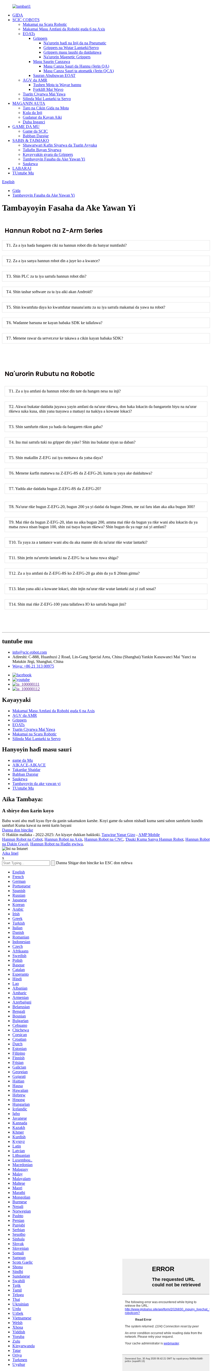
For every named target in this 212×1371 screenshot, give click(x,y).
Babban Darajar (36, 136)
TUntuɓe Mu (23, 173)
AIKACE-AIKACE (29, 765)
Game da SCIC (35, 131)
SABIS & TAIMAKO (30, 140)
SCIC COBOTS (26, 20)
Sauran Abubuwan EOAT (54, 75)
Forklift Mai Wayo (48, 89)
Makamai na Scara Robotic (45, 24)
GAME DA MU (26, 126)
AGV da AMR (35, 80)
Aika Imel (10, 853)
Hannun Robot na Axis (63, 839)
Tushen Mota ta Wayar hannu (57, 85)
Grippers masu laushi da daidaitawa (72, 52)
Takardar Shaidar (26, 769)
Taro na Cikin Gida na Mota (46, 108)
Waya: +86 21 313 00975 (33, 666)
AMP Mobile (149, 834)
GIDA (17, 15)
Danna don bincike (17, 830)
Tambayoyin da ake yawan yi (36, 783)
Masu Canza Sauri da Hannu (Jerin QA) (76, 66)
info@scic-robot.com (29, 652)
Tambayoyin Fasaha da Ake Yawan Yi (54, 159)
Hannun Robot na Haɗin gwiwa (56, 844)
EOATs (29, 33)
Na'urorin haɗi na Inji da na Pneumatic (74, 43)
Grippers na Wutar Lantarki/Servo (71, 47)
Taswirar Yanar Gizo (118, 834)
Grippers (40, 38)
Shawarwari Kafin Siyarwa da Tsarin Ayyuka (60, 145)
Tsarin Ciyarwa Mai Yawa (44, 94)
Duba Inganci (34, 122)
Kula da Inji (32, 112)
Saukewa (30, 164)
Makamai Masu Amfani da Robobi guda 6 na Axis (64, 29)
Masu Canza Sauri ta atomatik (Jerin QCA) (78, 71)
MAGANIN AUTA (28, 103)
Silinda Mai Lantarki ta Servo (47, 99)
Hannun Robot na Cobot (22, 839)
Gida (16, 190)
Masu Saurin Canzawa (51, 61)
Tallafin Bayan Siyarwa (42, 150)
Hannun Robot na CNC (103, 839)
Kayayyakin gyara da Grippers (48, 154)
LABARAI (21, 168)
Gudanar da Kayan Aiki (42, 117)
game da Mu (22, 760)
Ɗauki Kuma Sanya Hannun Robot (154, 839)
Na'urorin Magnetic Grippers (66, 57)
